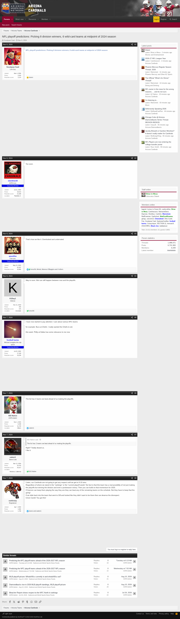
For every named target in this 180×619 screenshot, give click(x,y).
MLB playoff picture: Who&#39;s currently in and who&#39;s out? (35, 577)
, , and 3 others (47, 269)
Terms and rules (151, 614)
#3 (135, 234)
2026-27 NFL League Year (155, 58)
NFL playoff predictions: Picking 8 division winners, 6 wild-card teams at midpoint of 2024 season (67, 50)
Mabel (147, 50)
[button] (12, 19)
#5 (135, 317)
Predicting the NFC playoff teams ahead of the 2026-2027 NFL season (37, 568)
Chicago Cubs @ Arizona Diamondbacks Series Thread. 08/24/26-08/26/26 (157, 119)
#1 (135, 44)
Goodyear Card (9, 40)
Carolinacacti (153, 212)
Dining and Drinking (152, 85)
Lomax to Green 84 (154, 209)
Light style (8, 614)
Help (172, 614)
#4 (135, 276)
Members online (148, 205)
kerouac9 (170, 223)
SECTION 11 (161, 223)
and (35, 511)
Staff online (146, 190)
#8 (135, 478)
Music (147, 105)
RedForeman (146, 216)
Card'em (159, 214)
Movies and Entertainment (154, 55)
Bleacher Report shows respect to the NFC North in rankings (33, 593)
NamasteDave (164, 212)
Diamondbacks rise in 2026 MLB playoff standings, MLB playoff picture (37, 584)
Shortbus (151, 214)
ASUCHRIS (146, 226)
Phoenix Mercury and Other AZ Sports (158, 74)
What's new (19, 19)
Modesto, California (15, 471)
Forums (7, 19)
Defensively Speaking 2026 (155, 109)
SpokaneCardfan (163, 221)
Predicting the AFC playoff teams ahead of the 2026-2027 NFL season (37, 560)
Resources (32, 19)
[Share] (132, 44)
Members (45, 19)
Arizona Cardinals (151, 63)
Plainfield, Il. (17, 196)
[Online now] (13, 64)
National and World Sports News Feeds (46, 563)
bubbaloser (163, 226)
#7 (135, 435)
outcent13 (150, 219)
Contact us (140, 614)
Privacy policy (164, 614)
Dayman (144, 214)
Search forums (17, 25)
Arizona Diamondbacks (153, 127)
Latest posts (147, 46)
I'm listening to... (151, 100)
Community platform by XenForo (22, 617)
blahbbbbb (171, 250)
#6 (135, 393)
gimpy (144, 219)
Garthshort (155, 216)
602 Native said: (33, 440)
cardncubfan (166, 209)
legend (144, 209)
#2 (135, 158)
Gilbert (19, 428)
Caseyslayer (151, 223)
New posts (6, 25)
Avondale (18, 311)
